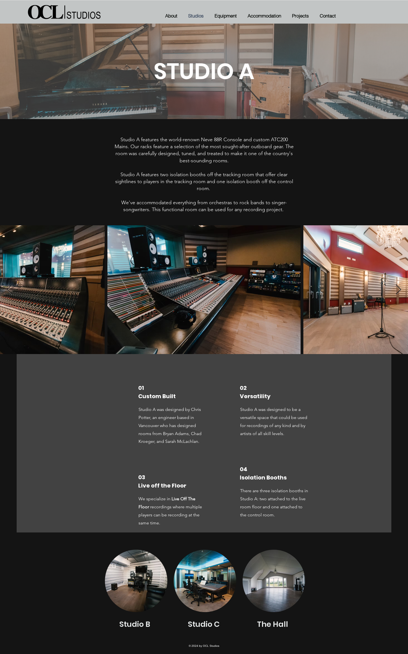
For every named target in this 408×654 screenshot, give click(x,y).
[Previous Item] (9, 289)
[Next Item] (398, 289)
